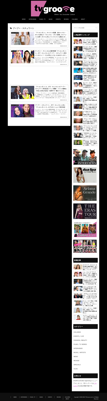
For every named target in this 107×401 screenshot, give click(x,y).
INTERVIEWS (24, 397)
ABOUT (67, 398)
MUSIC (41, 397)
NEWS (15, 397)
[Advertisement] (39, 75)
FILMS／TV (32, 397)
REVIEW (59, 397)
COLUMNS (67, 397)
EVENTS (50, 397)
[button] (96, 28)
